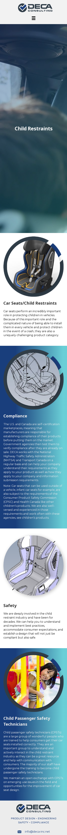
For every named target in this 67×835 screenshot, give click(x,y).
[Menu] (33, 18)
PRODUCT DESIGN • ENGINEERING (33, 818)
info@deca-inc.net (37, 831)
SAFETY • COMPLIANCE (33, 822)
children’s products (35, 517)
